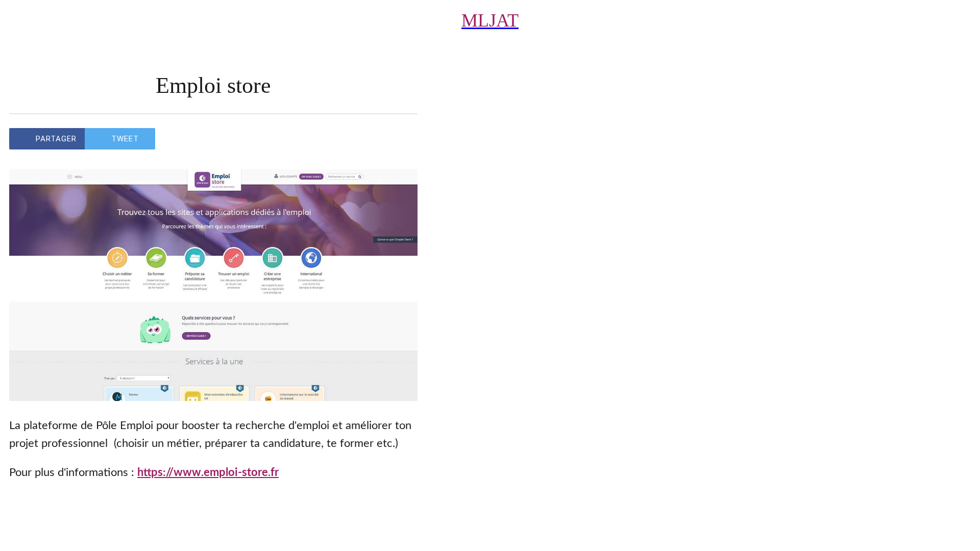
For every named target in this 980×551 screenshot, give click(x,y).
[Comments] (405, 139)
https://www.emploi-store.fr (208, 472)
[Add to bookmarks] (381, 139)
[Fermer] (24, 20)
